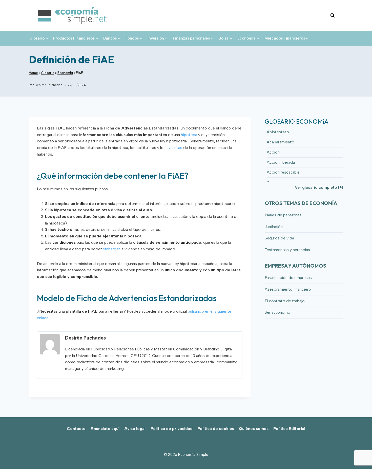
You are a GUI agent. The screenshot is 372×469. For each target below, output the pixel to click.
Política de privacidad (172, 428)
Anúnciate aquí (104, 428)
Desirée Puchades (49, 85)
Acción (273, 152)
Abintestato (278, 131)
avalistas (174, 147)
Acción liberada (281, 162)
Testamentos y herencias (287, 249)
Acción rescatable (283, 172)
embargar (111, 249)
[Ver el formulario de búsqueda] (332, 15)
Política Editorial (289, 428)
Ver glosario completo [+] (319, 187)
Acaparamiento (280, 142)
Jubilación (274, 226)
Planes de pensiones (283, 215)
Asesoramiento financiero (288, 289)
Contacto (76, 428)
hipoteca (189, 134)
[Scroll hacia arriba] (359, 454)
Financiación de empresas (288, 277)
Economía (65, 72)
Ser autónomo (277, 312)
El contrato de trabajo (285, 300)
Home (33, 72)
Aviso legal (135, 428)
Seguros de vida (279, 238)
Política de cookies (215, 428)
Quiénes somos (253, 428)
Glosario (47, 72)
